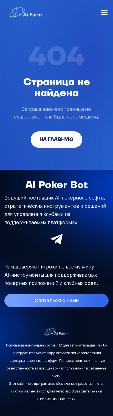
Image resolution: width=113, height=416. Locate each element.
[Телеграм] (56, 239)
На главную (56, 139)
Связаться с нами (57, 300)
